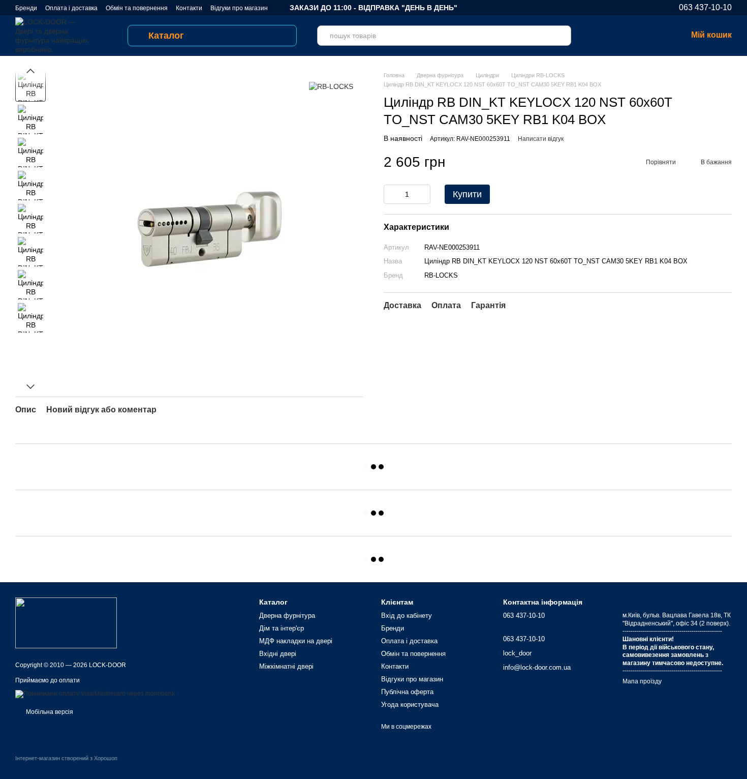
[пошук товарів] (561, 35)
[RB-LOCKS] (331, 86)
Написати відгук (541, 138)
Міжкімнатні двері (286, 666)
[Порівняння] (600, 35)
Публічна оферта (407, 692)
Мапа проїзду (642, 681)
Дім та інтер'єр (281, 628)
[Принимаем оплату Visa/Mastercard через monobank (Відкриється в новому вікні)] (95, 693)
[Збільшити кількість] (423, 194)
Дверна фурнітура (287, 615)
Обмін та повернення (137, 8)
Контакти (189, 8)
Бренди (26, 8)
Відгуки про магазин (239, 8)
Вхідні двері (277, 653)
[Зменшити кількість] (391, 194)
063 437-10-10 (705, 8)
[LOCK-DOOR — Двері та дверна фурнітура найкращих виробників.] (66, 622)
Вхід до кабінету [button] (406, 615)
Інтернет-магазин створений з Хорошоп (66, 758)
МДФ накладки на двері (295, 641)
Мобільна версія (48, 711)
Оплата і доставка (71, 8)
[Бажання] (626, 35)
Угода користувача (410, 704)
